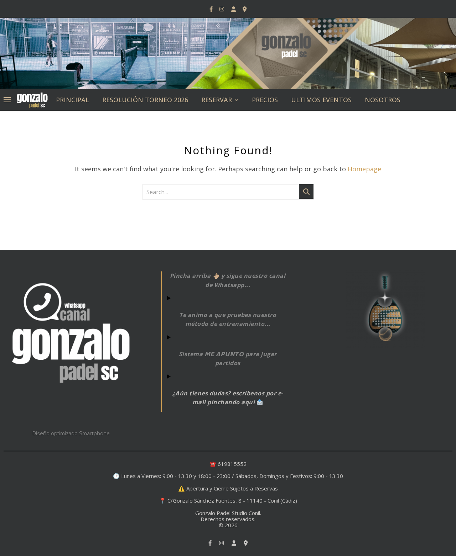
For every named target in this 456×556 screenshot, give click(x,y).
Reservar (216, 99)
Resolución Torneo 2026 (145, 99)
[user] (234, 8)
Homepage (364, 169)
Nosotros (382, 99)
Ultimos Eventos (321, 99)
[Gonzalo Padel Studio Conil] (32, 99)
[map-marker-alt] (245, 8)
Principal (72, 99)
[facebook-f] (211, 8)
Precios (265, 99)
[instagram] (222, 8)
